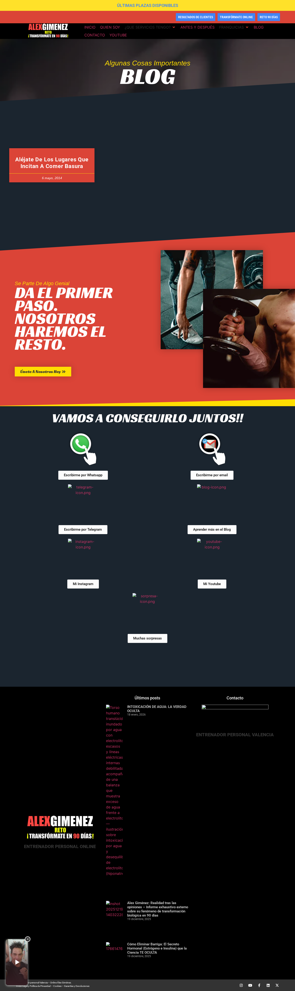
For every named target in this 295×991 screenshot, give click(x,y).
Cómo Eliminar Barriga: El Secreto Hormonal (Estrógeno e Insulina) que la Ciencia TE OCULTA (157, 948)
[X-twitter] (277, 985)
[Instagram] (241, 985)
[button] (150, 27)
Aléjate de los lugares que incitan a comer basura (51, 162)
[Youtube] (250, 985)
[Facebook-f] (259, 985)
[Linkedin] (268, 985)
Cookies (57, 986)
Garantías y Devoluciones (76, 986)
